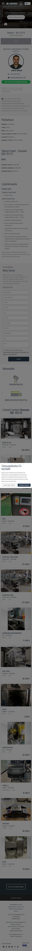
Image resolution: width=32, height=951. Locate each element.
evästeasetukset (9, 485)
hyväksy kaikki (24, 485)
